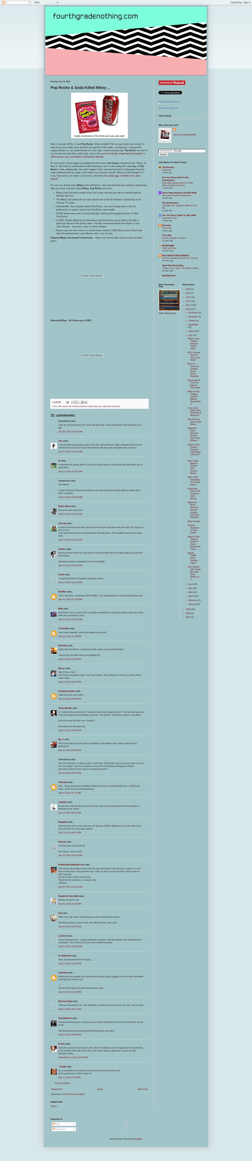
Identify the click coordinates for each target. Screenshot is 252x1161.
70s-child (166, 235)
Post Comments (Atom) (74, 1094)
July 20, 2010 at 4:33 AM (69, 904)
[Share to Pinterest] (86, 402)
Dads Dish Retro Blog (172, 265)
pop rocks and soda (111, 406)
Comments (60, 1129)
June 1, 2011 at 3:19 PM (69, 1077)
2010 (188, 309)
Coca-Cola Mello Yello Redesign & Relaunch (194, 412)
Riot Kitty (62, 645)
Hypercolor (166, 170)
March (191, 596)
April (190, 592)
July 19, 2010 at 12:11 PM (70, 540)
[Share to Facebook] (82, 402)
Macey (61, 668)
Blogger (138, 1139)
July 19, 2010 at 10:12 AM (70, 451)
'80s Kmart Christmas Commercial (176, 195)
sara (60, 441)
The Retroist (168, 167)
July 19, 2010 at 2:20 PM (69, 659)
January (192, 604)
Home (100, 1089)
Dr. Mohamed (64, 956)
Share (53, 1106)
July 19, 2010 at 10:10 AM (70, 431)
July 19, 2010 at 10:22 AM (70, 471)
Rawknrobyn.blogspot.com (71, 864)
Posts (57, 1124)
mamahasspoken (66, 691)
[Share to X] (79, 402)
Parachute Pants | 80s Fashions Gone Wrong (194, 493)
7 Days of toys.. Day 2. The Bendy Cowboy (180, 268)
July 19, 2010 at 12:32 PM (70, 565)
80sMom (62, 592)
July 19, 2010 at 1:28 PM (69, 636)
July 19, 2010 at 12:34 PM (70, 582)
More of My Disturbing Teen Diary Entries (194, 481)
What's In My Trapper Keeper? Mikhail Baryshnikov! (194, 397)
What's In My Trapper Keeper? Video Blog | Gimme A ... (194, 450)
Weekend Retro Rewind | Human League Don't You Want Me (193, 509)
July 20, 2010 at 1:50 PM (69, 963)
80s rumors (63, 406)
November (193, 317)
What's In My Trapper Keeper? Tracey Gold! (193, 343)
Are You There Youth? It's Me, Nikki (179, 215)
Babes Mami (64, 506)
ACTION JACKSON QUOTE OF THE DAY (180, 258)
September (193, 324)
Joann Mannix (65, 708)
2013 (188, 297)
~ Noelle (62, 1066)
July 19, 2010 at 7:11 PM (69, 793)
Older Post (142, 1089)
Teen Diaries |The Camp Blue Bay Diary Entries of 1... (194, 573)
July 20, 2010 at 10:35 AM (70, 946)
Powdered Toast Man (68, 896)
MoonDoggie (168, 245)
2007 (188, 617)
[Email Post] (67, 402)
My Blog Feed (168, 275)
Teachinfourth (65, 1018)
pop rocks (98, 406)
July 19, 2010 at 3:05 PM (69, 699)
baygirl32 (62, 822)
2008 (188, 613)
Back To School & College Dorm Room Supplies (193, 370)
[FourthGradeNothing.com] (160, 105)
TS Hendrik (63, 628)
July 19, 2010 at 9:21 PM (69, 832)
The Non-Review (170, 203)
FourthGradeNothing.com (169, 102)
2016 (188, 289)
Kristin (61, 1044)
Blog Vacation (194, 521)
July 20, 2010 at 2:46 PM (69, 992)
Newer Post (56, 1089)
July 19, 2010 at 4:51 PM (69, 730)
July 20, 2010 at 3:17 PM (69, 1009)
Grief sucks (167, 228)
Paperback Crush (169, 218)
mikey (90, 406)
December (193, 312)
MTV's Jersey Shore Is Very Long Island (194, 356)
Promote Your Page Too (168, 108)
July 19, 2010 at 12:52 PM (70, 619)
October (192, 320)
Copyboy (62, 802)
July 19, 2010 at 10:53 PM (70, 855)
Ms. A (61, 739)
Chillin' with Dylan (169, 248)
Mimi (60, 608)
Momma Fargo (65, 1001)
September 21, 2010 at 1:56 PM (73, 1057)
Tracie (61, 574)
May (190, 588)
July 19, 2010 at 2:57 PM (69, 682)
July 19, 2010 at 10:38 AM (70, 497)
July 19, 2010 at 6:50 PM (69, 773)
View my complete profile (184, 135)
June (190, 584)
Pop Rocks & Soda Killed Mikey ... (194, 421)
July (190, 335)
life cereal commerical (78, 406)
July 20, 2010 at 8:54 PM (69, 1034)
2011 (188, 305)
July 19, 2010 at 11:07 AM (70, 514)
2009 (188, 609)
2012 (188, 301)
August (191, 331)
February (192, 600)
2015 (188, 293)
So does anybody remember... (174, 238)
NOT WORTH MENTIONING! (175, 255)
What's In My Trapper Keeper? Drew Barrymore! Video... (194, 543)
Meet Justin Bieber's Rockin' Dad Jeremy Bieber (193, 467)
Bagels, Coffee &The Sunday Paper (192, 558)
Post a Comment (62, 1083)
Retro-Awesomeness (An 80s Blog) (179, 193)
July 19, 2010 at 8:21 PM (69, 813)
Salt (60, 913)
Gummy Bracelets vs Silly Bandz (193, 529)
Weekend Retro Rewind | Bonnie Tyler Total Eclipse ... (194, 434)
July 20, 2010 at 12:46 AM (70, 887)
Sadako (62, 549)
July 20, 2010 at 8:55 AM (69, 926)
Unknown (62, 782)
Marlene (62, 842)
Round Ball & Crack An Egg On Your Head (194, 384)
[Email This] (73, 402)
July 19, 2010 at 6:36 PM (69, 750)
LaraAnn (62, 936)
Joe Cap (62, 523)
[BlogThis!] (76, 402)
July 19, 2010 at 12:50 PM (70, 599)
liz (59, 461)
